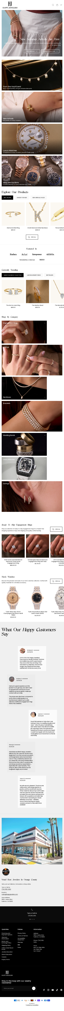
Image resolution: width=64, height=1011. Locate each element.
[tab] (7, 198)
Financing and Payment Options (7, 934)
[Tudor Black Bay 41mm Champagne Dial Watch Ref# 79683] (13, 598)
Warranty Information (5, 938)
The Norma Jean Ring (13, 305)
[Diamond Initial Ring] (13, 214)
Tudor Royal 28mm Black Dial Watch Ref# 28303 (37, 612)
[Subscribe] (33, 988)
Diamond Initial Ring (13, 228)
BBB (19, 945)
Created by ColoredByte (32, 1005)
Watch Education (7, 954)
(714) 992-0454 (6, 889)
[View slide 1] (30, 919)
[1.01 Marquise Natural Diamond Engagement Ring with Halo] (37, 546)
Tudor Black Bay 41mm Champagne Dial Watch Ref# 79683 (13, 613)
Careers (4, 957)
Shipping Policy (6, 945)
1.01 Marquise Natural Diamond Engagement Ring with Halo (37, 560)
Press (19, 947)
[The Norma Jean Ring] (13, 291)
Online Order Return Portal (7, 948)
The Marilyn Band (37, 305)
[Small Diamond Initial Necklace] (37, 214)
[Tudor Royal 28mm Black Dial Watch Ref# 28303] (37, 598)
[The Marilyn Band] (37, 291)
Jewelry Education (7, 952)
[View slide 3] (34, 919)
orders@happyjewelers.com (10, 894)
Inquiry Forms (6, 959)
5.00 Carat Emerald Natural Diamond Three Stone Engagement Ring (13, 561)
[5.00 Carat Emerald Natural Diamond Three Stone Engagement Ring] (13, 546)
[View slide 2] (32, 919)
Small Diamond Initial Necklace (38, 228)
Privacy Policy (22, 933)
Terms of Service (23, 936)
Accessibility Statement (21, 939)
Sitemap (20, 942)
